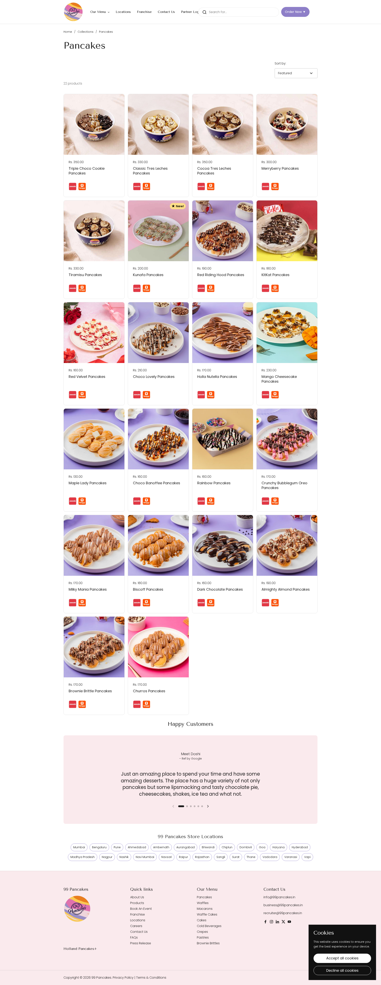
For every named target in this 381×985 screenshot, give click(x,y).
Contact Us (139, 931)
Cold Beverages (209, 926)
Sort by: (280, 63)
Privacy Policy (123, 977)
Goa (262, 847)
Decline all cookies (342, 970)
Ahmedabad (137, 847)
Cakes (201, 920)
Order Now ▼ (295, 12)
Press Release (140, 943)
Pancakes (204, 897)
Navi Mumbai (145, 857)
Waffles (203, 903)
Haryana (278, 847)
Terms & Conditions (151, 977)
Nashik (124, 857)
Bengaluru (99, 847)
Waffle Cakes (207, 914)
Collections (85, 32)
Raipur (183, 857)
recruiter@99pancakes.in (283, 913)
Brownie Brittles (208, 943)
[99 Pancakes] (73, 12)
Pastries (203, 937)
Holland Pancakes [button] (79, 949)
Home (68, 32)
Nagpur (107, 857)
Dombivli (246, 847)
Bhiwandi (208, 847)
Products (137, 903)
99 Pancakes (101, 977)
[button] (181, 806)
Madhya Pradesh (82, 857)
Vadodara (270, 857)
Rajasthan (202, 857)
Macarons (205, 908)
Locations (137, 920)
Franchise (137, 914)
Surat (236, 857)
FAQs (134, 937)
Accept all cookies (342, 958)
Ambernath (161, 847)
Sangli (220, 857)
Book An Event (141, 908)
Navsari (166, 857)
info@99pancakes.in (279, 897)
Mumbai (79, 847)
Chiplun (227, 847)
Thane (251, 857)
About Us (137, 897)
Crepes (202, 931)
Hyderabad (300, 847)
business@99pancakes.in (283, 905)
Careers (136, 926)
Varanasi (290, 857)
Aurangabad (185, 847)
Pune (117, 847)
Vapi (307, 857)
